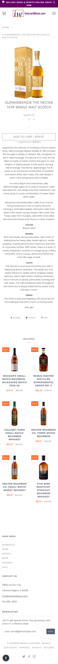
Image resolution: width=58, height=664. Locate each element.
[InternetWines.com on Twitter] (23, 657)
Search (46, 643)
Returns (49, 647)
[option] (29, 72)
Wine (5, 549)
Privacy (37, 647)
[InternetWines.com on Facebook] (29, 657)
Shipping (24, 647)
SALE (5, 567)
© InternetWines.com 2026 (23, 643)
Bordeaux (8, 545)
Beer (5, 558)
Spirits (6, 553)
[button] (6, 658)
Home (5, 27)
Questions (10, 647)
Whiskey (7, 562)
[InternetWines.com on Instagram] (34, 657)
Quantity (29, 115)
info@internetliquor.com (15, 596)
